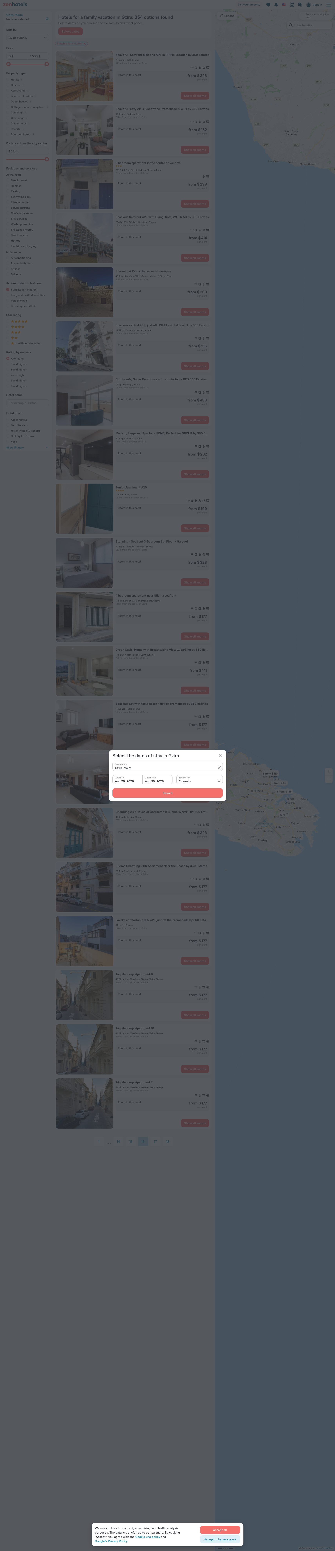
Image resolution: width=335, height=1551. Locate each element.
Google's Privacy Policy (111, 1541)
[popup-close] (221, 755)
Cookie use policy (147, 1537)
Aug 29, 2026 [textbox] (124, 781)
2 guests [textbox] (185, 781)
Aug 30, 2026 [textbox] (154, 781)
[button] (219, 768)
